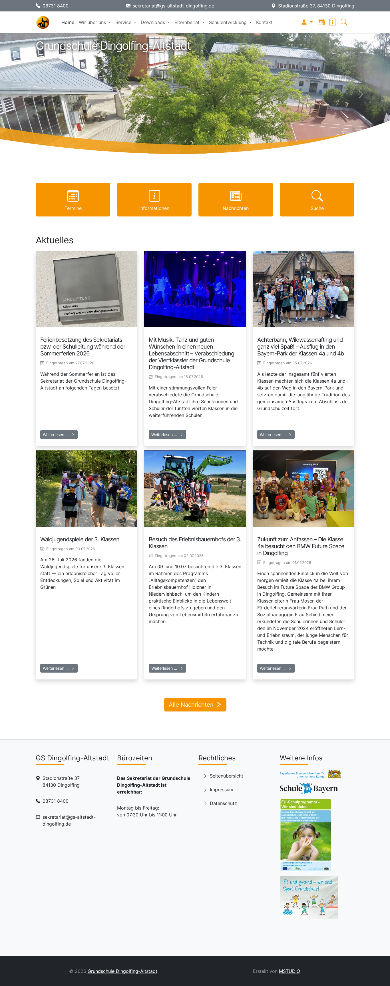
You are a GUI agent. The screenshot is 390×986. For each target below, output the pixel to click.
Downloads (153, 22)
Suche (317, 208)
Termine (73, 208)
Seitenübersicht (226, 776)
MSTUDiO (289, 971)
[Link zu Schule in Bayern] (309, 790)
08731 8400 (56, 6)
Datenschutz (223, 803)
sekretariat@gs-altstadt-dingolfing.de (173, 6)
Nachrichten (236, 208)
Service (124, 22)
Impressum (221, 789)
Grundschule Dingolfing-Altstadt (122, 971)
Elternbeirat (187, 22)
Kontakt (264, 22)
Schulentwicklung (228, 22)
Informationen (154, 208)
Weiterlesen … (56, 434)
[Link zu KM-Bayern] (310, 776)
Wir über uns (93, 22)
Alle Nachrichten (191, 704)
